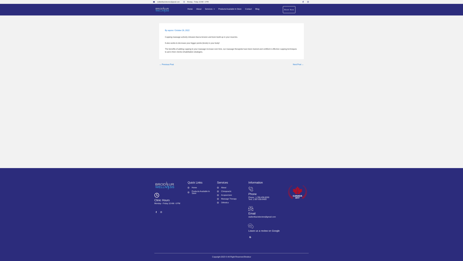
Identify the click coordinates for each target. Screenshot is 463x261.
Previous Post (166, 64)
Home (190, 9)
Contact (248, 9)
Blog (257, 9)
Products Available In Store (230, 9)
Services (208, 9)
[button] (210, 9)
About (198, 9)
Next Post (298, 64)
